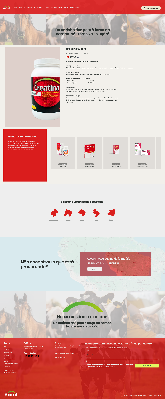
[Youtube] (35, 355)
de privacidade (28, 348)
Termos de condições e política (33, 346)
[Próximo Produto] (159, 153)
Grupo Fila (7, 366)
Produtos (6, 349)
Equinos (68, 220)
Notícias (6, 356)
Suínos (111, 220)
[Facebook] (29, 355)
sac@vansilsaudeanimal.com (64, 354)
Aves (96, 220)
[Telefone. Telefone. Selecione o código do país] (87, 361)
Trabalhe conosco (9, 359)
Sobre (5, 346)
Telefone (87, 358)
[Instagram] (25, 355)
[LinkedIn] (32, 355)
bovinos (82, 220)
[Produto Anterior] (48, 153)
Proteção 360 (8, 352)
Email (87, 351)
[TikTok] (39, 355)
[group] (103, 153)
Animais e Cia (53, 220)
